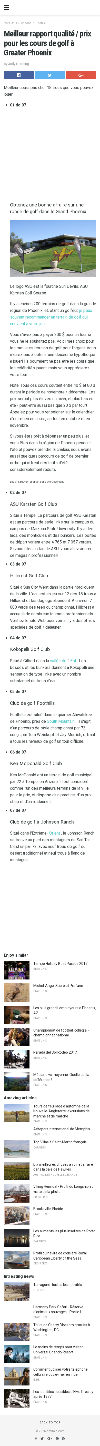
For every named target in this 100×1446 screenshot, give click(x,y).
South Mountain (61, 721)
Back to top (50, 1422)
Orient (54, 833)
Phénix (40, 23)
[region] (50, 907)
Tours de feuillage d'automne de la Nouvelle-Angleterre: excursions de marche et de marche (61, 1111)
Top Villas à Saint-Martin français (60, 1142)
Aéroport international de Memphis (61, 1129)
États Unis (10, 23)
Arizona (26, 23)
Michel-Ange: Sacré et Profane (58, 986)
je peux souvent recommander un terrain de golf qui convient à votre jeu (51, 317)
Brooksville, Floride (48, 1209)
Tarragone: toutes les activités (57, 1285)
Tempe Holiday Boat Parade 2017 (60, 964)
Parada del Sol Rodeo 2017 (55, 1052)
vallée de (58, 660)
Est (73, 660)
